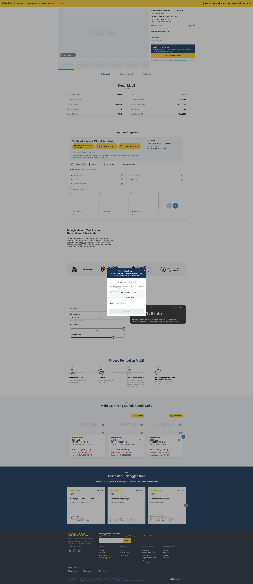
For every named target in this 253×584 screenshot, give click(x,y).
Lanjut (126, 311)
